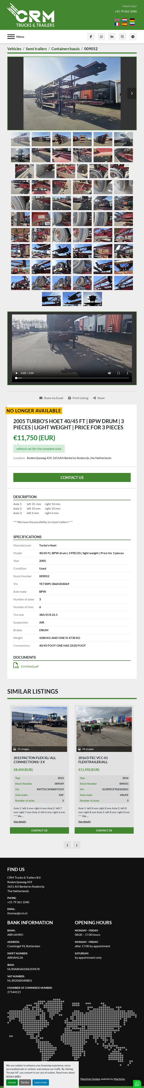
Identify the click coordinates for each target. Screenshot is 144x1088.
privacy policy (13, 1076)
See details (20, 821)
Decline (25, 1082)
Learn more (40, 1082)
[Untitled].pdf (29, 666)
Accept (12, 1082)
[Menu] (11, 36)
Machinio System (90, 1078)
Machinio (119, 1078)
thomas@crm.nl (17, 913)
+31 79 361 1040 (126, 11)
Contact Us (72, 477)
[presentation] (67, 845)
